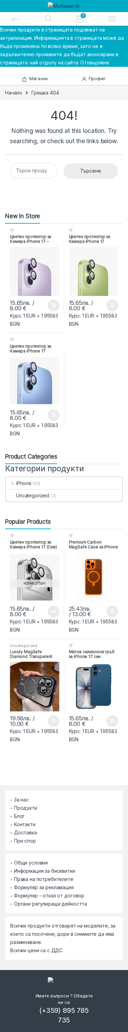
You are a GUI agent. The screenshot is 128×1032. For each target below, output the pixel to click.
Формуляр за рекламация (44, 887)
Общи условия (31, 863)
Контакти (24, 824)
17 (12, 230)
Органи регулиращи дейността (50, 904)
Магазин (38, 78)
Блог (19, 816)
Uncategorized (32, 495)
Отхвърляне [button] (94, 62)
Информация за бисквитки (44, 871)
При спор (25, 841)
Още (53, 611)
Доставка (25, 832)
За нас (21, 800)
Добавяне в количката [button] (47, 305)
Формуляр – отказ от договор (49, 895)
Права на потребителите (43, 879)
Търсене (90, 171)
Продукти (25, 808)
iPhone (23, 483)
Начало (13, 93)
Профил (97, 78)
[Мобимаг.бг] (64, 6)
